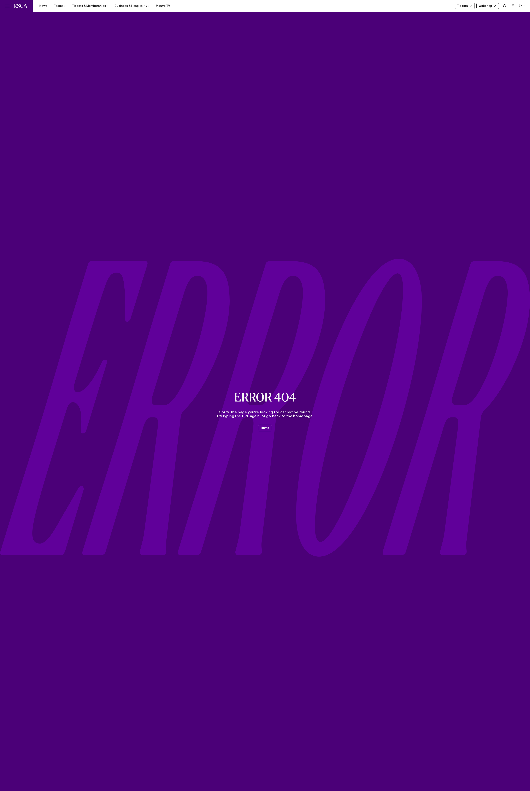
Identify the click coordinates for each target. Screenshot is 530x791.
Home (265, 428)
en (521, 6)
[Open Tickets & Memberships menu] (107, 6)
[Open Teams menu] (64, 6)
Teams (58, 6)
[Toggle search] (505, 6)
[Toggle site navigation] (7, 6)
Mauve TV (163, 6)
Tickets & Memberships (89, 6)
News (43, 6)
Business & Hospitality (131, 6)
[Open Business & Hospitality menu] (148, 6)
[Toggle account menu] (513, 6)
